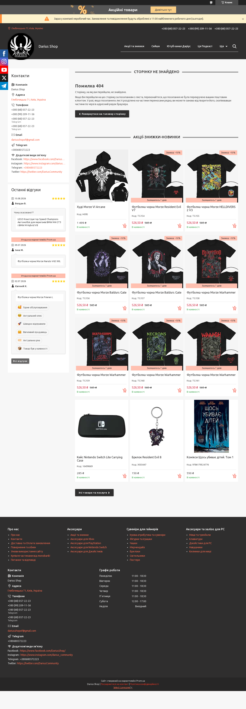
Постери (135, 559)
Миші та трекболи (200, 534)
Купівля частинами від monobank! (30, 555)
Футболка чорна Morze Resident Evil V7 (156, 208)
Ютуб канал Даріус (179, 46)
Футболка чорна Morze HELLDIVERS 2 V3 (211, 208)
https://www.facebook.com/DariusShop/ (46, 159)
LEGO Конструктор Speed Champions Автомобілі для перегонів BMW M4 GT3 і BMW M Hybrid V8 (39, 222)
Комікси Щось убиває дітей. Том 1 (210, 457)
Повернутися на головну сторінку (104, 114)
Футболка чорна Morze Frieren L (35, 297)
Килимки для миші (200, 551)
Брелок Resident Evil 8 (146, 457)
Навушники (195, 547)
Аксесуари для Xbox (82, 539)
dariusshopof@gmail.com (25, 139)
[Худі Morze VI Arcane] (101, 176)
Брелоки (135, 551)
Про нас (15, 534)
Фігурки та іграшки (141, 539)
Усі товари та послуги (93, 492)
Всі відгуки (20, 361)
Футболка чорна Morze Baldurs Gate (101, 292)
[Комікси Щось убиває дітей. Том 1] (211, 426)
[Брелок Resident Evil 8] (156, 426)
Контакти (16, 539)
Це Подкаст (205, 46)
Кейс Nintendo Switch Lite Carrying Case (99, 459)
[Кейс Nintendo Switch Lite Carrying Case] (101, 426)
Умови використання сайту (27, 551)
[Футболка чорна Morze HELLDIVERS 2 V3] (211, 176)
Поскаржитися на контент (115, 684)
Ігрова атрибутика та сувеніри (147, 534)
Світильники (137, 555)
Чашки (133, 543)
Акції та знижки (134, 46)
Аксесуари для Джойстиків (86, 551)
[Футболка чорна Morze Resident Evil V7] (156, 176)
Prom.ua (140, 681)
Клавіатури (195, 539)
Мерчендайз (137, 547)
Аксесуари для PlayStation (85, 543)
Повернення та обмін (23, 547)
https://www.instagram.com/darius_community (50, 163)
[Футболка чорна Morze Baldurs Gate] (101, 261)
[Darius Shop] (21, 46)
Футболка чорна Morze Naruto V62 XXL (39, 261)
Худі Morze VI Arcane (91, 206)
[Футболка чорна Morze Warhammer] (211, 261)
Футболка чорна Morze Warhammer (211, 292)
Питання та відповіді (23, 559)
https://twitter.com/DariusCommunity (41, 171)
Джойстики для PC (200, 543)
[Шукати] (233, 46)
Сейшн (155, 46)
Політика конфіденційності (144, 684)
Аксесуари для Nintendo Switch (88, 547)
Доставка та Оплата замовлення (30, 543)
